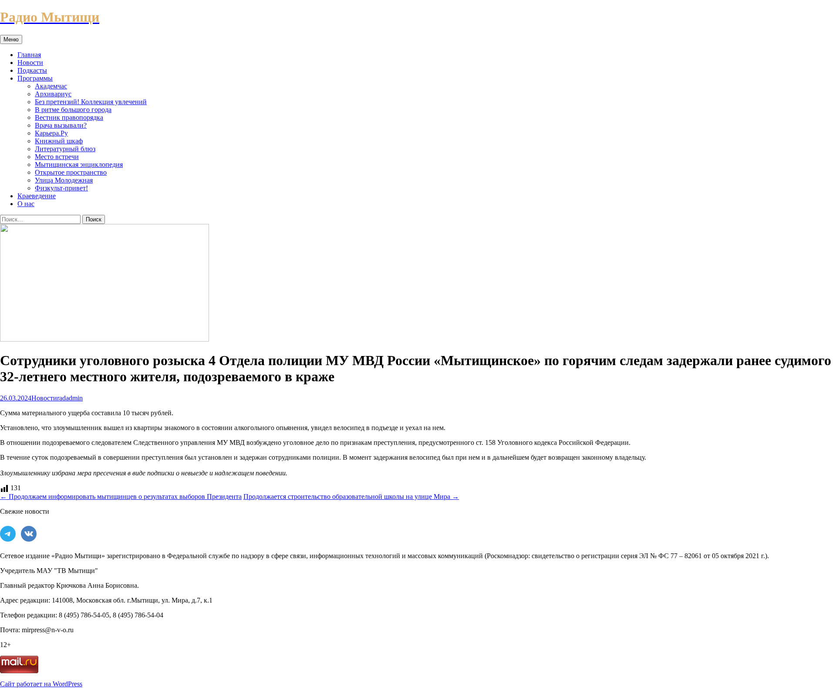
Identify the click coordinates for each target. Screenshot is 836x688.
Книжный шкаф (59, 141)
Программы (35, 78)
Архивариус (53, 94)
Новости (30, 62)
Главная (29, 54)
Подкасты (32, 70)
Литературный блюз (65, 149)
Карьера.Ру (51, 133)
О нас (25, 203)
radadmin (70, 398)
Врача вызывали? (61, 125)
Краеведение (36, 196)
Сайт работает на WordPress (41, 684)
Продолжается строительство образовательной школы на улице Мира (351, 496)
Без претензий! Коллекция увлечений (91, 101)
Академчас (51, 86)
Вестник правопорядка (69, 117)
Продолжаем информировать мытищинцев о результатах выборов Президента (121, 496)
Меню (11, 39)
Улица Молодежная (64, 180)
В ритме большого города (73, 109)
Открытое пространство (71, 172)
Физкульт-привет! (61, 188)
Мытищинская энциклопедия (79, 164)
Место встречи (57, 156)
